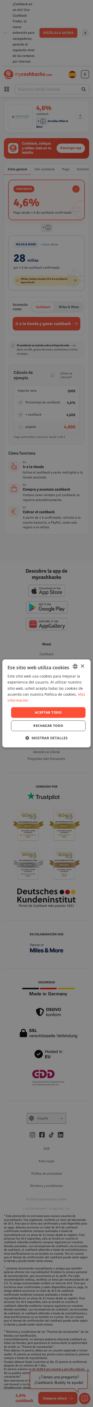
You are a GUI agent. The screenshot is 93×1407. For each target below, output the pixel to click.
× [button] (82, 666)
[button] (46, 738)
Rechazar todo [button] (48, 725)
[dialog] (46, 703)
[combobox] (75, 666)
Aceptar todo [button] (48, 712)
